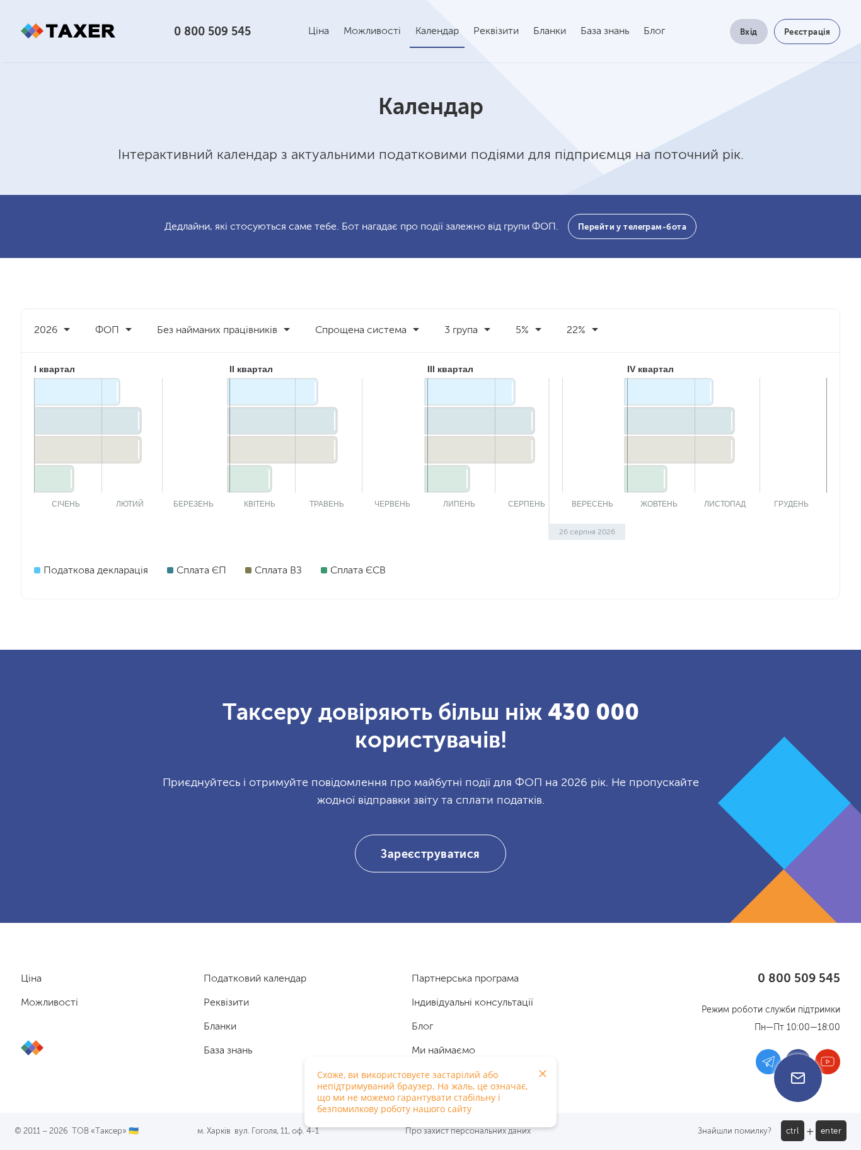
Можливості (372, 31)
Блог (654, 31)
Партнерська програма (465, 979)
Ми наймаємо (443, 1051)
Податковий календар (255, 979)
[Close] (542, 1073)
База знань (605, 31)
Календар (437, 31)
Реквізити (496, 31)
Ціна (318, 31)
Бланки (549, 31)
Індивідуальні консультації (472, 1003)
